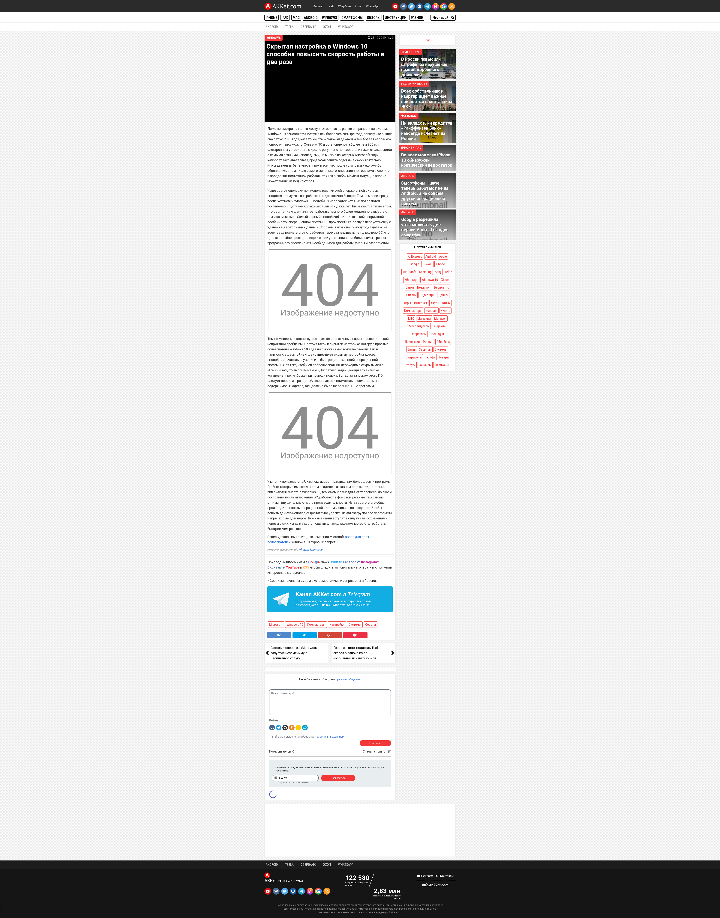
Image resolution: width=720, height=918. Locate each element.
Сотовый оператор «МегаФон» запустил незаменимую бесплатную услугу (294, 653)
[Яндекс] (298, 727)
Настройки (336, 624)
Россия (428, 342)
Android (318, 6)
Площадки (437, 334)
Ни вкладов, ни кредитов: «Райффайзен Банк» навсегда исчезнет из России (427, 131)
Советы (370, 624)
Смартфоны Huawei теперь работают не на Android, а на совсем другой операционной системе (424, 193)
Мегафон (440, 318)
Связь (411, 349)
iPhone (271, 17)
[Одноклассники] (292, 727)
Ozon (358, 6)
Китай (446, 303)
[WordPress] (305, 727)
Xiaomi (445, 280)
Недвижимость (414, 84)
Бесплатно (441, 287)
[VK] (272, 727)
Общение (439, 326)
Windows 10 (295, 624)
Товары (444, 357)
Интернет (420, 303)
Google (414, 264)
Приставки (412, 342)
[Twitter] (278, 727)
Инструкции (395, 17)
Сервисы (425, 349)
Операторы (419, 334)
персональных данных (329, 736)
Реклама (427, 876)
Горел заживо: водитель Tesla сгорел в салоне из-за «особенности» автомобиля (356, 653)
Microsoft (276, 624)
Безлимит (424, 287)
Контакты (446, 876)
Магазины (424, 318)
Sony (438, 272)
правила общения (348, 679)
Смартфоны (352, 17)
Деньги (443, 295)
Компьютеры (316, 624)
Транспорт (410, 52)
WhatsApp (373, 6)
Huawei (427, 264)
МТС (411, 318)
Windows (329, 17)
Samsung (425, 272)
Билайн (411, 295)
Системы (355, 624)
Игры (407, 303)
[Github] (285, 727)
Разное (417, 17)
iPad (285, 17)
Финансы (409, 116)
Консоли (431, 311)
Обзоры (373, 17)
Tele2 (448, 272)
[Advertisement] (360, 830)
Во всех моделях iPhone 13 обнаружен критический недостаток (426, 160)
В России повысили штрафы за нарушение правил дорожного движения (424, 67)
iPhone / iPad (411, 148)
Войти (428, 40)
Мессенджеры (419, 326)
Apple (443, 256)
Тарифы (430, 357)
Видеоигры (427, 295)
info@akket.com (435, 885)
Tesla (330, 6)
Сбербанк (345, 6)
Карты (434, 303)
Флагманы (442, 365)
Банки (410, 287)
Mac (296, 17)
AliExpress (415, 256)
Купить (445, 311)
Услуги (411, 365)
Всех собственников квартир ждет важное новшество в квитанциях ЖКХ (426, 99)
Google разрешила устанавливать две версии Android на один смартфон (424, 227)
